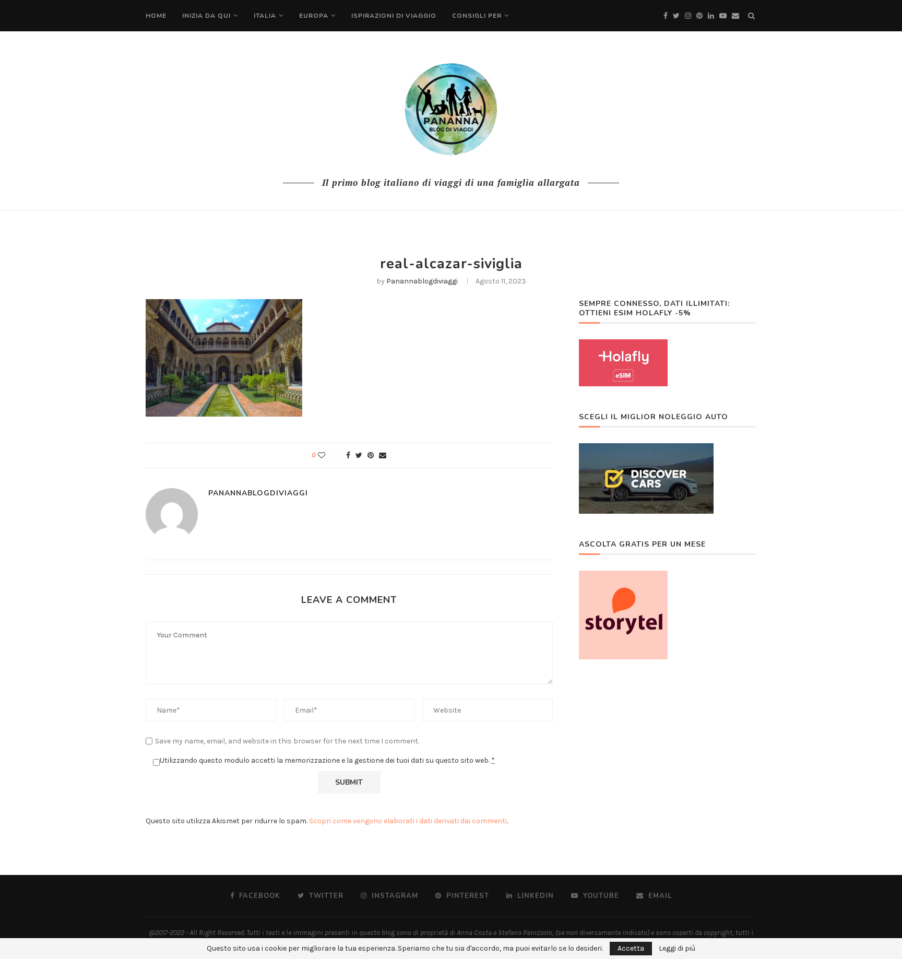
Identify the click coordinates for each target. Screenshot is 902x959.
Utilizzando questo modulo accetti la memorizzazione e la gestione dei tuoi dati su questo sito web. (327, 760)
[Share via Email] (382, 455)
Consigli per (477, 15)
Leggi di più (677, 948)
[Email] (735, 16)
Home (156, 15)
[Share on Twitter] (358, 455)
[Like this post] (328, 455)
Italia (265, 15)
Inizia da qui (206, 15)
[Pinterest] (699, 16)
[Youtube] (723, 16)
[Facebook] (665, 16)
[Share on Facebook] (348, 455)
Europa (313, 15)
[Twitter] (676, 16)
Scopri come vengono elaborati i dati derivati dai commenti (408, 820)
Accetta (631, 948)
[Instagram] (688, 16)
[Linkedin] (711, 16)
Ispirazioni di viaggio (393, 15)
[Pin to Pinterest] (370, 455)
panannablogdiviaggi (422, 281)
